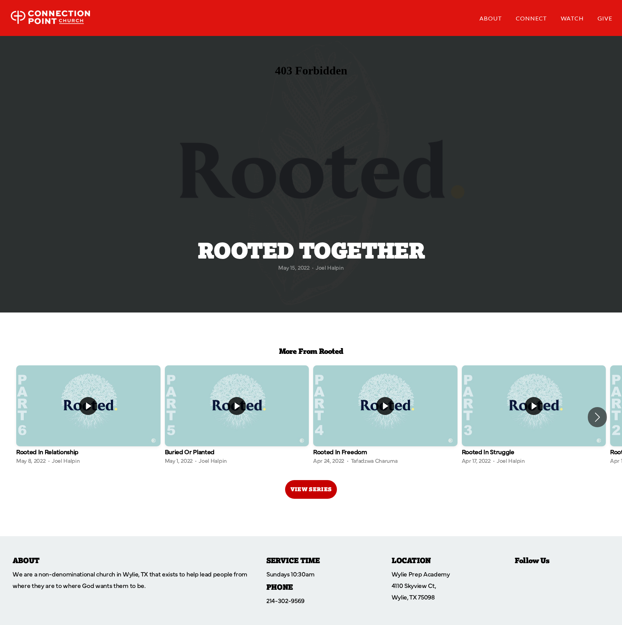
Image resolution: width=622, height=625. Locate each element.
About (491, 18)
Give (605, 18)
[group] (88, 417)
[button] (597, 417)
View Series (311, 489)
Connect (532, 18)
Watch (573, 18)
